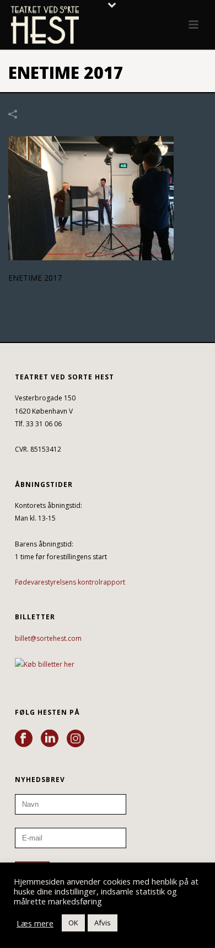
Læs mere (35, 923)
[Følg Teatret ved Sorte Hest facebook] (24, 739)
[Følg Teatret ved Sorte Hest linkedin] (49, 739)
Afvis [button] (102, 923)
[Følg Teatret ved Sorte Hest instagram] (75, 739)
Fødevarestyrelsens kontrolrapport (70, 582)
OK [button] (73, 923)
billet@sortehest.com (48, 638)
